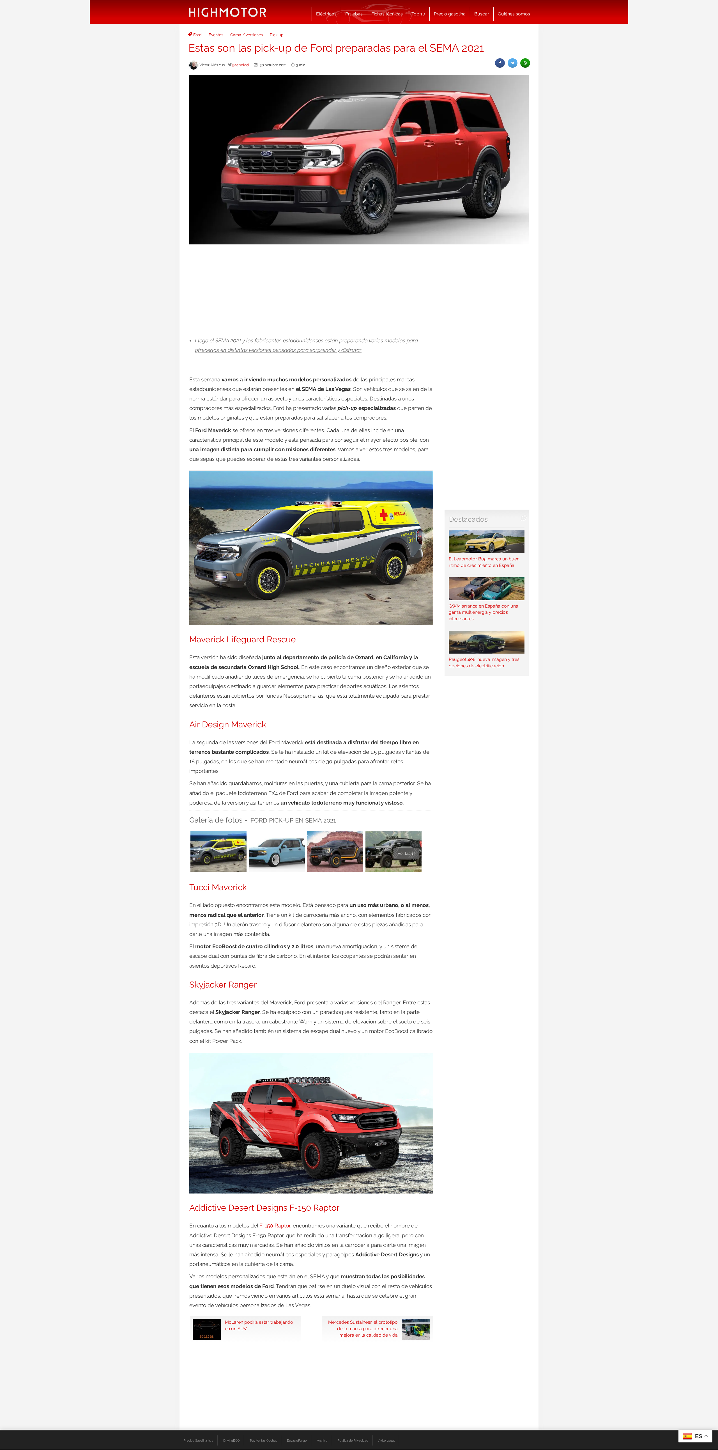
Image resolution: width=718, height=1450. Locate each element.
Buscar (481, 14)
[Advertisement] (359, 290)
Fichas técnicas (387, 14)
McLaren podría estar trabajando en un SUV (259, 1325)
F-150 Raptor (274, 1225)
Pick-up (277, 35)
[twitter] (512, 63)
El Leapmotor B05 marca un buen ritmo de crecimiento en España (484, 562)
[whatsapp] (525, 63)
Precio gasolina (450, 14)
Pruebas (354, 14)
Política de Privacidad (353, 1440)
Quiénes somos (514, 14)
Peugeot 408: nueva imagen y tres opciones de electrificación (484, 662)
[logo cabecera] (227, 12)
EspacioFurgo (297, 1440)
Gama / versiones (246, 35)
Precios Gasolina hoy (198, 1440)
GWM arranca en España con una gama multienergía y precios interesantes (483, 612)
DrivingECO (231, 1440)
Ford (197, 35)
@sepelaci (240, 65)
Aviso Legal (386, 1440)
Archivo (322, 1440)
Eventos (216, 35)
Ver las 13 (406, 853)
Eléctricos (326, 14)
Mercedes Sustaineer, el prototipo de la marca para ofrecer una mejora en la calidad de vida (363, 1329)
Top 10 (418, 14)
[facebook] (500, 63)
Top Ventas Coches (263, 1440)
